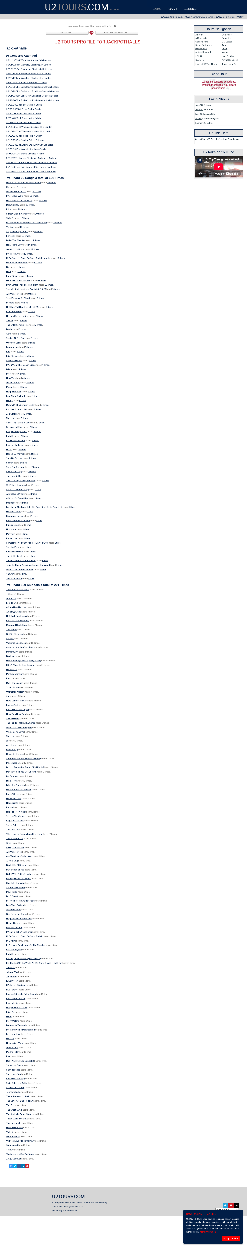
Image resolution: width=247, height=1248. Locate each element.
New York (11, 378)
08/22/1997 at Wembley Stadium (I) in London (28, 73)
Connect (190, 8)
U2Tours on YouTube (218, 152)
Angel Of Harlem (14, 360)
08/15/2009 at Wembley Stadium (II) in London (29, 131)
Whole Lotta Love (15, 731)
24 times (37, 191)
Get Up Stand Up (14, 634)
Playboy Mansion (14, 674)
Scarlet (9, 462)
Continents (227, 34)
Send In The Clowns (15, 816)
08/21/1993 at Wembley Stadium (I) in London (28, 64)
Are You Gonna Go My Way (19, 856)
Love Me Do (12, 1003)
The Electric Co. (13, 476)
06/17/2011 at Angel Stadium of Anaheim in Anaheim (31, 158)
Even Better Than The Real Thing (22, 284)
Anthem (10, 638)
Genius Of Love (13, 909)
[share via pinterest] (27, 1166)
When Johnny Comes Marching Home (24, 834)
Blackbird (10, 656)
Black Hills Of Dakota (16, 865)
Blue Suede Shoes (15, 869)
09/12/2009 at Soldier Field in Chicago (25, 135)
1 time (35, 485)
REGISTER (200, 60)
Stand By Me (12, 687)
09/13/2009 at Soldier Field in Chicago (25, 140)
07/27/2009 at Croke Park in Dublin (23, 122)
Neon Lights (12, 803)
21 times (34, 195)
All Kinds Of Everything (17, 498)
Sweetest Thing (14, 471)
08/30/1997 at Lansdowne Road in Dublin (26, 82)
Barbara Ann (12, 651)
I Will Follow (12, 253)
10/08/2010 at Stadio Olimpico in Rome (25, 153)
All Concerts (201, 38)
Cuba (8, 696)
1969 (8, 843)
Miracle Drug (12, 525)
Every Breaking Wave (16, 431)
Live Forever (12, 989)
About (172, 8)
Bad (8, 267)
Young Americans (14, 838)
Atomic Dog (12, 860)
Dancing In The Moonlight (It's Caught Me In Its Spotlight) (34, 507)
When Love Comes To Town (19, 569)
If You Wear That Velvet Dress (21, 365)
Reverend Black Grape (17, 625)
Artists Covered (203, 52)
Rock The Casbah (14, 683)
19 (7, 740)
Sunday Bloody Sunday (17, 213)
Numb (9, 449)
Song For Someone (15, 467)
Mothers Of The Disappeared (20, 1029)
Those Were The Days (17, 1118)
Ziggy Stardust (13, 1158)
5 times (29, 347)
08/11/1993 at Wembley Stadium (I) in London (28, 60)
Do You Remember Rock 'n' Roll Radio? (25, 767)
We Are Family (13, 1136)
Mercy (9, 400)
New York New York (16, 714)
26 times (51, 182)
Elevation (10, 236)
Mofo (9, 373)
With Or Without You (16, 191)
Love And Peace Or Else (18, 520)
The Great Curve (14, 1109)
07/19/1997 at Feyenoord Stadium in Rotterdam (29, 69)
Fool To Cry (11, 602)
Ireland (236, 139)
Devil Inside (11, 891)
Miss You (10, 1012)
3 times (31, 391)
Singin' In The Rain (15, 820)
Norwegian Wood (14, 1043)
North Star (11, 529)
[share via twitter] (15, 1166)
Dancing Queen (13, 511)
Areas (225, 45)
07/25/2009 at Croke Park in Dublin (23, 118)
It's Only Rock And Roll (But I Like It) (23, 958)
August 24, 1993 (202, 139)
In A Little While (14, 311)
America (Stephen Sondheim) (20, 647)
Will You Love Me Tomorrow (20, 1140)
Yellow (9, 1149)
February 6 (200, 123)
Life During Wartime (16, 985)
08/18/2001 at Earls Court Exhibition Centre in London (32, 87)
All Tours (199, 34)
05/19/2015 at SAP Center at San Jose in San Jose (31, 171)
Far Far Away (12, 776)
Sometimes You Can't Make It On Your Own (27, 542)
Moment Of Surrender (17, 262)
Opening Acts (201, 41)
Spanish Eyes (12, 547)
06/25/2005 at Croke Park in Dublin (23, 109)
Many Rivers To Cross (16, 1007)
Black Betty (12, 749)
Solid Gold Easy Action (17, 1083)
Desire (9, 329)
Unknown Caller (13, 342)
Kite (8, 351)
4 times (32, 360)
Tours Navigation (218, 29)
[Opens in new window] (225, 1206)
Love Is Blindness (14, 445)
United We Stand (14, 1127)
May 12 (198, 114)
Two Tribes (11, 629)
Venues (225, 52)
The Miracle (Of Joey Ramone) (20, 480)
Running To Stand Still (16, 409)
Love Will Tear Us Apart (17, 709)
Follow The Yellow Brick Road (20, 900)
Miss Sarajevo (13, 356)
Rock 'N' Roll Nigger (16, 811)
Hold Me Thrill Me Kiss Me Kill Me (22, 307)
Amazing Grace (13, 611)
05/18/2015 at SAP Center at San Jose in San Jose (31, 167)
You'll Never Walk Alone (17, 589)
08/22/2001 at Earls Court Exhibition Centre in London (32, 100)
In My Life (11, 940)
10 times (49, 284)
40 (7, 594)
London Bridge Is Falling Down (21, 994)
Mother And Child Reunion (18, 789)
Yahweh (10, 573)
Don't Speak (12, 896)
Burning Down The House (18, 878)
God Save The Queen (16, 914)
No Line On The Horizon (17, 316)
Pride (8, 209)
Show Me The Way (15, 1078)
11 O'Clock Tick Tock (16, 485)
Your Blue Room (14, 578)
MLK (8, 271)
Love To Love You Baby (17, 620)
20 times (30, 204)
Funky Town (12, 780)
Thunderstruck (13, 1123)
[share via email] (11, 1166)
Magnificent (12, 276)
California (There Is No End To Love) (23, 758)
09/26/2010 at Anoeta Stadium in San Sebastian (29, 144)
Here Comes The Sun (16, 700)
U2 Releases (201, 48)
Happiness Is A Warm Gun (19, 918)
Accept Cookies (231, 1238)
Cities (224, 48)
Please (9, 387)
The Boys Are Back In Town (19, 1100)
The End (10, 1105)
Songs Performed (203, 45)
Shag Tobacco (13, 1069)
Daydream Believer (15, 516)
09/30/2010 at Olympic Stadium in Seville (26, 149)
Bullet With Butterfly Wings (19, 874)
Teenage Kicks (13, 1092)
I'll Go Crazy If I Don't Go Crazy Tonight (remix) (28, 258)
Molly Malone (12, 1020)
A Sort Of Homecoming (17, 489)
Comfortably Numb (15, 887)
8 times (32, 293)
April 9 (198, 118)
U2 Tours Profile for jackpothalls (97, 42)
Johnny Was (12, 972)
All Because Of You (15, 494)
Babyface (11, 502)
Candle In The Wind (15, 883)
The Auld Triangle (14, 556)
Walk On (10, 218)
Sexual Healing (13, 718)
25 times (21, 187)
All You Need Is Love (16, 607)
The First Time (13, 829)
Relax (9, 678)
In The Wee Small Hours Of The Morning (25, 945)
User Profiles (228, 56)
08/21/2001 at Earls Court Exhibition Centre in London (32, 95)
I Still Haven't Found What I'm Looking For (26, 222)
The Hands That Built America (20, 722)
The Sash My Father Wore (19, 1114)
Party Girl (10, 534)
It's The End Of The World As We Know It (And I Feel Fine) (34, 963)
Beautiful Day (12, 204)
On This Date (218, 133)
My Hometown (13, 1034)
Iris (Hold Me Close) (15, 440)
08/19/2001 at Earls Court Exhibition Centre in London (32, 91)
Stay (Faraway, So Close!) (18, 298)
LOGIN (198, 56)
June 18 (199, 105)
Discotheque (12, 347)
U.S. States (227, 41)
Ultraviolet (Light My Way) (19, 280)
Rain (8, 1056)
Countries (226, 38)
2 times (40, 422)
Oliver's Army (12, 1047)
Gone (8, 333)
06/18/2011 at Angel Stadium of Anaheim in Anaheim (31, 162)
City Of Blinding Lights (17, 231)
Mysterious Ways (14, 195)
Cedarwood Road (14, 427)
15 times (38, 231)
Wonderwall (12, 1145)
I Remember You (14, 927)
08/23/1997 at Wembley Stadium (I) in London (28, 78)
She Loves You (13, 1074)
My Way (10, 1038)
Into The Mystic (14, 949)
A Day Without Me (15, 847)
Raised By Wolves (15, 453)
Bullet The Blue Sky (15, 240)
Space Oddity (12, 825)
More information (208, 1232)
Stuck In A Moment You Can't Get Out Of (26, 289)
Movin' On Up (12, 794)
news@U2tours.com (73, 1206)
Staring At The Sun (15, 338)
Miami (9, 369)
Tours (156, 8)
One (8, 187)
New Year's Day (14, 244)
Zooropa (10, 418)
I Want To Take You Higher (19, 932)
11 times (21, 267)
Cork (230, 139)
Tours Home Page (230, 64)
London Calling (13, 705)
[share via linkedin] (23, 1166)
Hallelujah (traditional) (16, 616)
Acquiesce (11, 745)
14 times (36, 240)
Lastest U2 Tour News (206, 64)
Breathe (10, 302)
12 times (35, 249)
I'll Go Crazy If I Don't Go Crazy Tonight (24, 936)
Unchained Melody (15, 691)
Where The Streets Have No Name (23, 182)
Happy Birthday (13, 391)
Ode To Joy (11, 598)
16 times (57, 222)
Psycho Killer (12, 1052)
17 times (25, 218)
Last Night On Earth (15, 396)
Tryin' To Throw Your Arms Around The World (28, 565)
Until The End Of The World (19, 200)
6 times (22, 329)
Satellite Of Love (14, 458)
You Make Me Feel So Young (20, 1154)
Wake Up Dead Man (16, 643)
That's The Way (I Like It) (18, 1096)
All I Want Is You (14, 293)
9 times (56, 289)
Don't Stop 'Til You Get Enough (21, 771)
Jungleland (11, 976)
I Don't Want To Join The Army (21, 665)
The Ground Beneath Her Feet (21, 560)
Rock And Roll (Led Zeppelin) (20, 1061)
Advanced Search (230, 60)
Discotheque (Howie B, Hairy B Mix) (23, 660)
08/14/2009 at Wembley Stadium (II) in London (29, 127)
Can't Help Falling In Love (18, 422)
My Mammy (12, 669)
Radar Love (11, 538)
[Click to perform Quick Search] (115, 26)
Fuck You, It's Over (15, 905)
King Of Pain (12, 980)
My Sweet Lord (13, 798)
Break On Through (15, 754)
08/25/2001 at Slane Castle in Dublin (24, 104)
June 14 (199, 109)
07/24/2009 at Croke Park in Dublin (23, 113)
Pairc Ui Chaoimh (219, 139)
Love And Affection (15, 998)
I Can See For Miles (15, 785)
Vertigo (10, 227)
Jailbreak (10, 967)
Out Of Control (13, 382)
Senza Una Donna (14, 1065)
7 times (24, 302)
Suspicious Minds (14, 551)
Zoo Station (12, 413)
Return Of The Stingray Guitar (20, 405)
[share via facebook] (19, 1166)
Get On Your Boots (15, 249)
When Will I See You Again (19, 727)
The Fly (9, 320)
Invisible (10, 436)
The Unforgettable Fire (17, 324)
